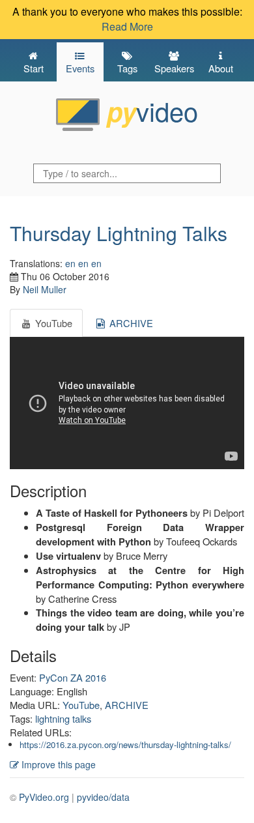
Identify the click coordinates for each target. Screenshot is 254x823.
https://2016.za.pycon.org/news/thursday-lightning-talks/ (125, 744)
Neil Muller (44, 289)
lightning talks (63, 718)
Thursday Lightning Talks (118, 233)
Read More (127, 26)
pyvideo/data (103, 796)
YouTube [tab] (52, 323)
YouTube (81, 705)
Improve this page (57, 764)
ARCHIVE (126, 705)
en (70, 263)
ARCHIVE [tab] (130, 323)
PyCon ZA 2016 (72, 677)
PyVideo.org (44, 796)
